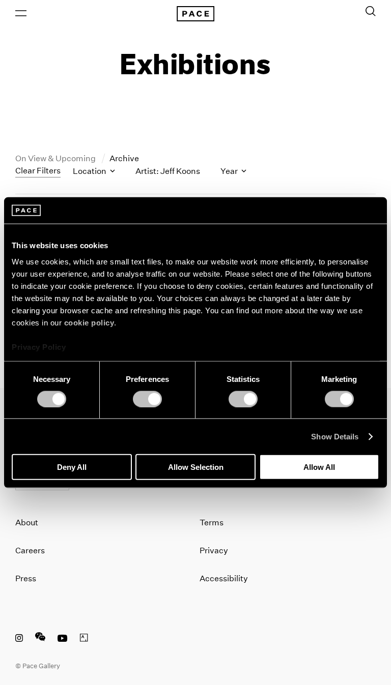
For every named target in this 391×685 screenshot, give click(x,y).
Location (90, 171)
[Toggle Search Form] (371, 11)
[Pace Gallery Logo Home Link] (195, 13)
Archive (124, 158)
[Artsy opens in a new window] (84, 639)
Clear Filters (38, 170)
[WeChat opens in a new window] (40, 639)
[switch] (147, 399)
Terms (212, 522)
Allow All (319, 467)
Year (229, 171)
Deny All (72, 467)
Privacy (214, 550)
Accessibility (224, 578)
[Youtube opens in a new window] (63, 639)
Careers (30, 550)
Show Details (334, 436)
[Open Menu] (20, 13)
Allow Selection (196, 467)
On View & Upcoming (56, 158)
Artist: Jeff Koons (167, 171)
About (26, 522)
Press (25, 578)
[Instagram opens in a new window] (19, 639)
